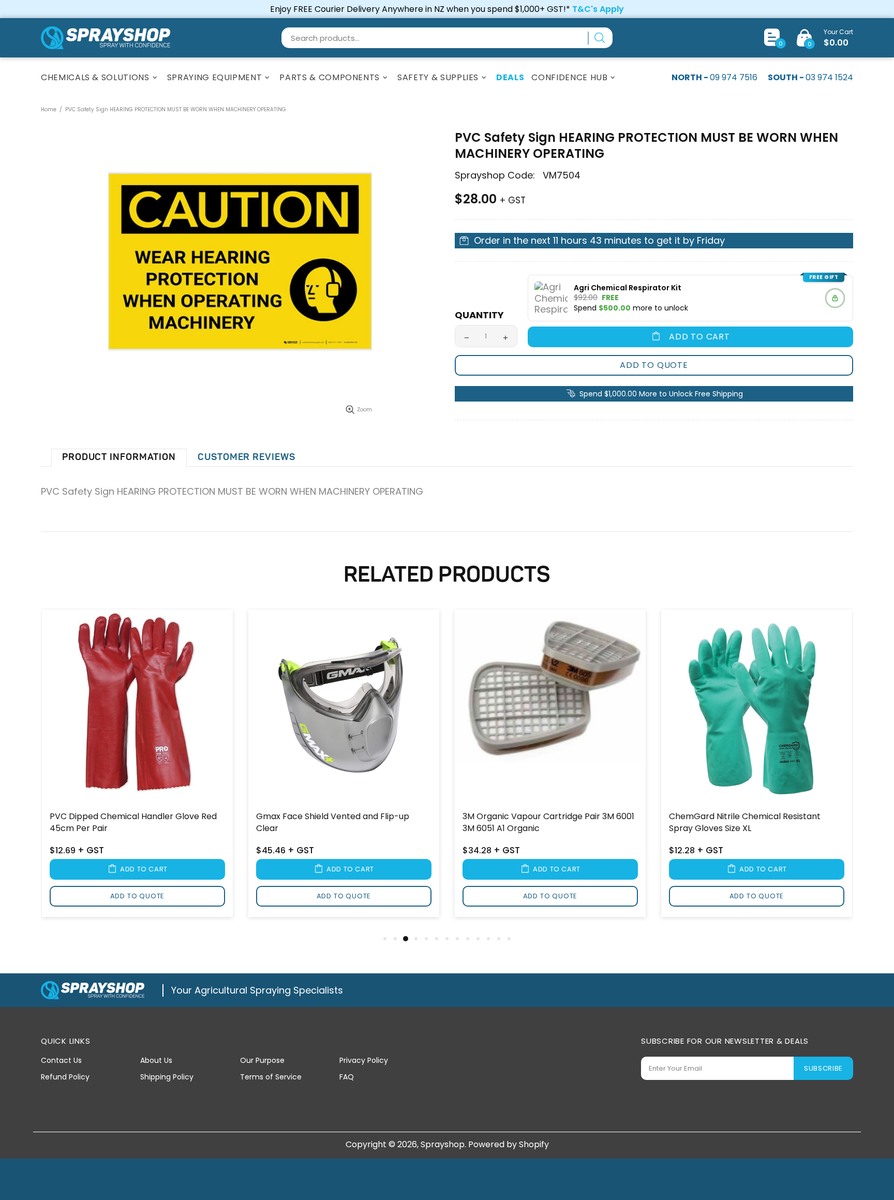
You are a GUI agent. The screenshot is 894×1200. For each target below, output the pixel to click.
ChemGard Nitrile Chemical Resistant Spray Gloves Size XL (745, 822)
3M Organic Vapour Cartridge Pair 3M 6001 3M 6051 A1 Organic (548, 822)
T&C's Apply (598, 9)
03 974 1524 (829, 77)
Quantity (479, 315)
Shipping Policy (166, 1077)
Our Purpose (262, 1060)
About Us (156, 1060)
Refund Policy (65, 1077)
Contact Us (61, 1060)
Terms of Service (271, 1077)
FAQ (346, 1077)
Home (48, 109)
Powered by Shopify (508, 1144)
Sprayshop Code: (495, 175)
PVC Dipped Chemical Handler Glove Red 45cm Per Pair (133, 822)
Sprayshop (105, 37)
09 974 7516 (733, 77)
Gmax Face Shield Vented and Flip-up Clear (332, 822)
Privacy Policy (363, 1060)
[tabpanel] (137, 770)
